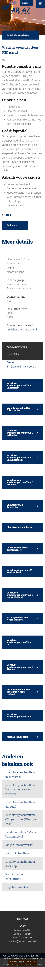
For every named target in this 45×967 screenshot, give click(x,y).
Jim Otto (13, 354)
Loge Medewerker (16, 887)
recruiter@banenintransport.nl (22, 941)
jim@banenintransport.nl (22, 329)
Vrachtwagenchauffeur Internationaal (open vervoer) (20, 789)
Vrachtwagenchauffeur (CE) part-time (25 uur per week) (21, 819)
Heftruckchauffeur (17, 853)
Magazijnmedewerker (19, 845)
